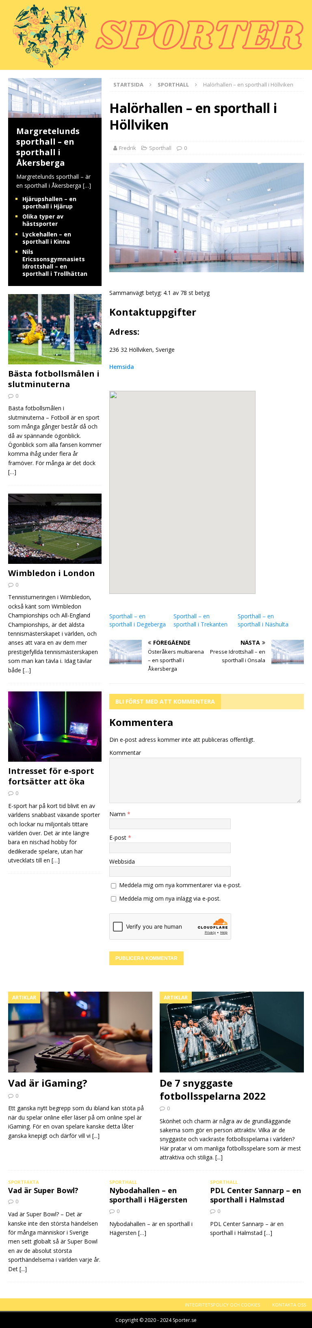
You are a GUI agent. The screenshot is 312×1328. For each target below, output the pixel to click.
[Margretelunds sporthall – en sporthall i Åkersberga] (55, 113)
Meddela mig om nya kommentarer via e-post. (180, 885)
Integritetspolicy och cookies (222, 1305)
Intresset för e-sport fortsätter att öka (51, 776)
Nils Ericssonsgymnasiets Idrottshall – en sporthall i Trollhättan (54, 263)
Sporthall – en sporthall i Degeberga (137, 620)
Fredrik (127, 148)
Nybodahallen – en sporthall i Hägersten (148, 1195)
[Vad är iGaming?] (80, 1032)
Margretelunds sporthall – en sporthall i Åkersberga (48, 147)
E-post (118, 837)
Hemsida (121, 366)
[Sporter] (154, 65)
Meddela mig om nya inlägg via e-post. (170, 898)
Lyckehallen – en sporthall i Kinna (46, 237)
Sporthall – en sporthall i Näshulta (263, 620)
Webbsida (122, 861)
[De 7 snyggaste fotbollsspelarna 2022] (232, 1032)
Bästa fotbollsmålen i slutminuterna (54, 379)
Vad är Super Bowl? (43, 1190)
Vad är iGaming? (47, 1083)
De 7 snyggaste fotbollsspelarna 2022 (213, 1089)
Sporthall (160, 148)
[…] (87, 185)
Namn (118, 814)
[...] (96, 1136)
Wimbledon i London (51, 573)
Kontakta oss (289, 1305)
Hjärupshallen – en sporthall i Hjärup (49, 202)
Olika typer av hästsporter (42, 219)
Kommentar (125, 752)
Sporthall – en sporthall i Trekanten (200, 620)
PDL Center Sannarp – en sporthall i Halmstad (255, 1195)
